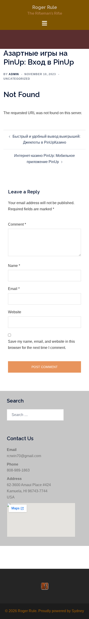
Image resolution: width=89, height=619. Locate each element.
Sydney (78, 611)
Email (14, 289)
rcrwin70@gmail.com (24, 456)
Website (14, 312)
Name (14, 266)
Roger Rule (44, 7)
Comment (17, 224)
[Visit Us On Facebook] (44, 586)
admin (14, 74)
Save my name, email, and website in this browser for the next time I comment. (41, 345)
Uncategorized (16, 78)
